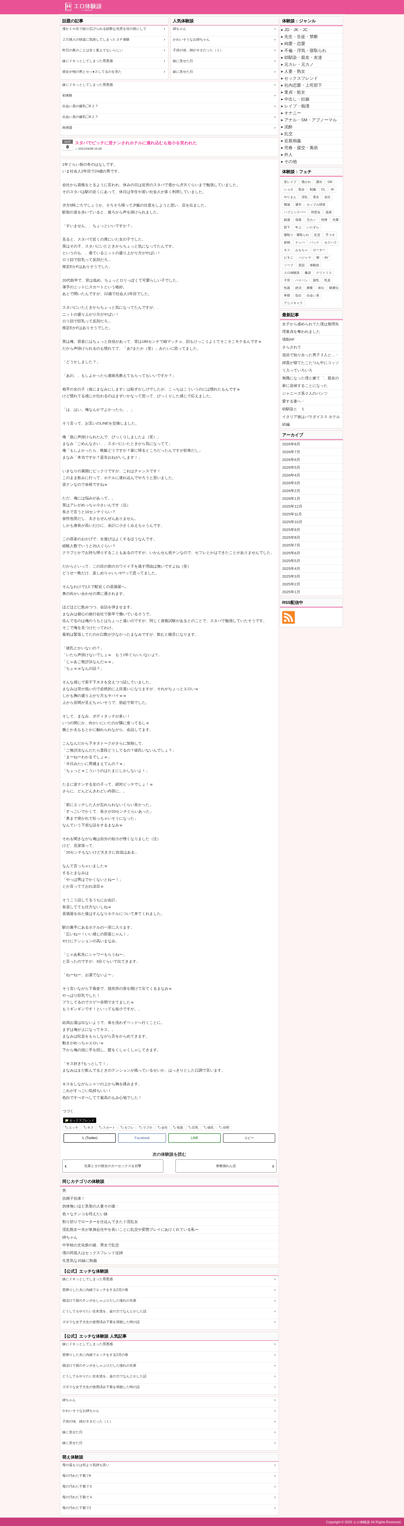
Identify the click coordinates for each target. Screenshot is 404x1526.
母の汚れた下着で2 (76, 1508)
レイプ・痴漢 (297, 106)
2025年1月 (291, 592)
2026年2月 (291, 491)
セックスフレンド (81, 1120)
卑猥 (287, 295)
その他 (290, 161)
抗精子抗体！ (73, 1198)
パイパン (301, 280)
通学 (298, 204)
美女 (316, 197)
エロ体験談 (292, 272)
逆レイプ (290, 182)
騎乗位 (334, 288)
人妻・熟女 (294, 71)
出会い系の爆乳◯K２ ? (80, 106)
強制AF (288, 339)
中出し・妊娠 (297, 99)
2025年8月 (291, 537)
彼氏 (210, 1127)
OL (323, 189)
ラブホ (147, 1127)
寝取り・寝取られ (296, 235)
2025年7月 (291, 545)
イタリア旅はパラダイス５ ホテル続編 (311, 420)
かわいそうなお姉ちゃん (191, 39)
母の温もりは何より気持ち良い (85, 1465)
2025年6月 (291, 553)
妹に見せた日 (183, 61)
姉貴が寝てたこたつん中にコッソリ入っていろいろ (310, 366)
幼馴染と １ (293, 409)
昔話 (301, 265)
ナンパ (300, 242)
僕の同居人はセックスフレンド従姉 (92, 1253)
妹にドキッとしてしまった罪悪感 (87, 61)
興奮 (310, 288)
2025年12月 (292, 506)
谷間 (226, 1127)
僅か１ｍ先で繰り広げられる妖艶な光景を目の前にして (104, 28)
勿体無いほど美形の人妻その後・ (90, 1206)
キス (90, 1127)
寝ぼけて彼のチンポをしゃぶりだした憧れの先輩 (99, 1300)
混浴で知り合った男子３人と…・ (310, 355)
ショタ (288, 189)
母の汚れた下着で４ (77, 1497)
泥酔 (288, 126)
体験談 (314, 265)
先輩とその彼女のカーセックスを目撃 (112, 1166)
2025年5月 (291, 561)
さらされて (291, 347)
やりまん (290, 197)
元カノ (311, 219)
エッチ (73, 1127)
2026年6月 (291, 460)
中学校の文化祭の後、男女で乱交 (90, 1245)
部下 (287, 227)
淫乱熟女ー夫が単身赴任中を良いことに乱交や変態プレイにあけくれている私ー (130, 1229)
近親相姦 (292, 140)
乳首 (327, 280)
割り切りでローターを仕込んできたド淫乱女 (100, 1222)
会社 (164, 1127)
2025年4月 (291, 568)
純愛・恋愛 (294, 43)
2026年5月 (291, 467)
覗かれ (306, 182)
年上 (298, 227)
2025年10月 (292, 522)
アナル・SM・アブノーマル (310, 120)
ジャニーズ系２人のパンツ (305, 393)
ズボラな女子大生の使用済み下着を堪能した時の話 (101, 1322)
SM (329, 182)
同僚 (324, 219)
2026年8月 (291, 444)
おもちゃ (301, 250)
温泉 (329, 212)
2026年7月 (291, 452)
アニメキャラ (293, 303)
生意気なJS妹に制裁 (79, 1261)
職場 (287, 204)
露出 (319, 182)
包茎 (180, 1127)
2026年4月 (291, 475)
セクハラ (330, 242)
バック (314, 242)
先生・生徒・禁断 (301, 36)
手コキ (330, 235)
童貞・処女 (294, 92)
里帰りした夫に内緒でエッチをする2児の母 (95, 1290)
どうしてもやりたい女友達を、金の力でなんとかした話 (104, 1311)
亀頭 (308, 272)
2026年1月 (291, 498)
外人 (288, 154)
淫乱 (305, 197)
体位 (321, 288)
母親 (298, 219)
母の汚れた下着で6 (76, 1475)
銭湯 (287, 219)
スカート (109, 1127)
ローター (319, 250)
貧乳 (316, 280)
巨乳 (195, 1127)
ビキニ (288, 257)
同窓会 (315, 212)
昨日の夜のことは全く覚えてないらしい (92, 50)
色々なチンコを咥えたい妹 (85, 1214)
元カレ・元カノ (299, 64)
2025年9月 (291, 530)
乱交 (288, 133)
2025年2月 (291, 584)
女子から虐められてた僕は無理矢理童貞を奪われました (310, 328)
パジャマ (304, 257)
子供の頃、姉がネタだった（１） (198, 50)
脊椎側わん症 (226, 1166)
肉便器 (67, 127)
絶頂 (298, 288)
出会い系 (313, 295)
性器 (287, 288)
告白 (298, 295)
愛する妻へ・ (293, 401)
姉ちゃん (179, 28)
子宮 (287, 280)
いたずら (313, 227)
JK (332, 189)
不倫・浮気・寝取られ (305, 50)
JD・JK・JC (296, 29)
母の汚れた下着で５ (77, 1486)
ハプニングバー (295, 212)
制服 (313, 189)
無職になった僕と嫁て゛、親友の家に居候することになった (310, 382)
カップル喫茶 (316, 204)
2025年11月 (292, 514)
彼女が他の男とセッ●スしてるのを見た (92, 71)
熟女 (301, 189)
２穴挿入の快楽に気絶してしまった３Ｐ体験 (96, 39)
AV (326, 257)
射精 (287, 242)
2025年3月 (291, 576)
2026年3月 (291, 483)
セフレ (129, 1127)
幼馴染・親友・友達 (303, 57)
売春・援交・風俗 (301, 147)
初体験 (67, 95)
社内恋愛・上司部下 (303, 85)
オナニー (292, 113)
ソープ (288, 265)
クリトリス (324, 272)
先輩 (335, 219)
